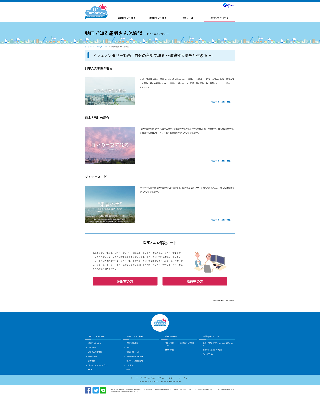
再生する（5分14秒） (221, 160)
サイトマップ (136, 378)
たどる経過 (92, 347)
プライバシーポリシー (167, 378)
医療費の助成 (169, 350)
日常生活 (129, 365)
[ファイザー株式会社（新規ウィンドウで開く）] (228, 5)
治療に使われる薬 (133, 352)
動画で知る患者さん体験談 (212, 350)
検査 (128, 347)
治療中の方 (195, 281)
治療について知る (158, 17)
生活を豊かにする (219, 17)
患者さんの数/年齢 (95, 352)
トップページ (89, 47)
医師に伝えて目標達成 (134, 361)
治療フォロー (188, 17)
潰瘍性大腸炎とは (94, 343)
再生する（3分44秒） (221, 101)
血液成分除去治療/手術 (134, 356)
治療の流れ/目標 (132, 343)
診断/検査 (91, 361)
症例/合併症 (92, 356)
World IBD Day (208, 354)
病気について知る (127, 17)
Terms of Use (149, 378)
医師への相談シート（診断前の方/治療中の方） (179, 344)
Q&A (90, 369)
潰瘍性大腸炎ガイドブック (98, 365)
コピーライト (184, 378)
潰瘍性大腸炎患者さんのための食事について (218, 344)
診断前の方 (125, 281)
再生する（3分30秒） (221, 219)
